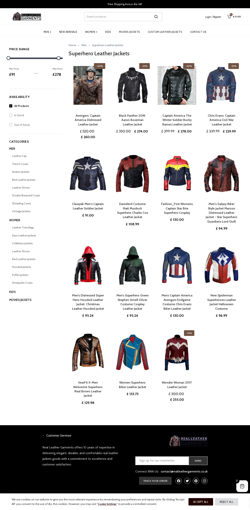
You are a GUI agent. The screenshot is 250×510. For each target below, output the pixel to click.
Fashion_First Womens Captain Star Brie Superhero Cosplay (177, 208)
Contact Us (198, 31)
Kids (108, 31)
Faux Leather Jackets (24, 235)
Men (47, 32)
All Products (21, 106)
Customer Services (58, 435)
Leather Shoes (21, 187)
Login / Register (213, 16)
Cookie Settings (107, 504)
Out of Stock (22, 125)
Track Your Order (155, 480)
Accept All (200, 502)
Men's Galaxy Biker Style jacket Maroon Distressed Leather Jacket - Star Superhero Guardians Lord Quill (221, 212)
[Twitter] (187, 481)
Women (91, 32)
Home (72, 45)
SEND (198, 460)
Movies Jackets (129, 31)
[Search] (156, 16)
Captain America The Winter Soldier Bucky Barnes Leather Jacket (177, 120)
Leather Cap (19, 156)
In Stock (19, 115)
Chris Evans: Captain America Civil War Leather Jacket (221, 120)
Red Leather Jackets (24, 180)
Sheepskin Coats (22, 283)
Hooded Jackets (21, 267)
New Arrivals (68, 31)
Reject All (227, 502)
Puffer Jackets (20, 275)
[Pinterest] (196, 481)
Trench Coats (20, 164)
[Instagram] (204, 481)
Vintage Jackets (21, 211)
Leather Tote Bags (23, 227)
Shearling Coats (21, 203)
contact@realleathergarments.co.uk (184, 471)
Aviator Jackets (20, 172)
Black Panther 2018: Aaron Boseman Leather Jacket (132, 120)
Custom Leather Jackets (165, 31)
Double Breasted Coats (26, 195)
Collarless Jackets (22, 243)
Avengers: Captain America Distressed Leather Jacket (88, 120)
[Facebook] (179, 481)
